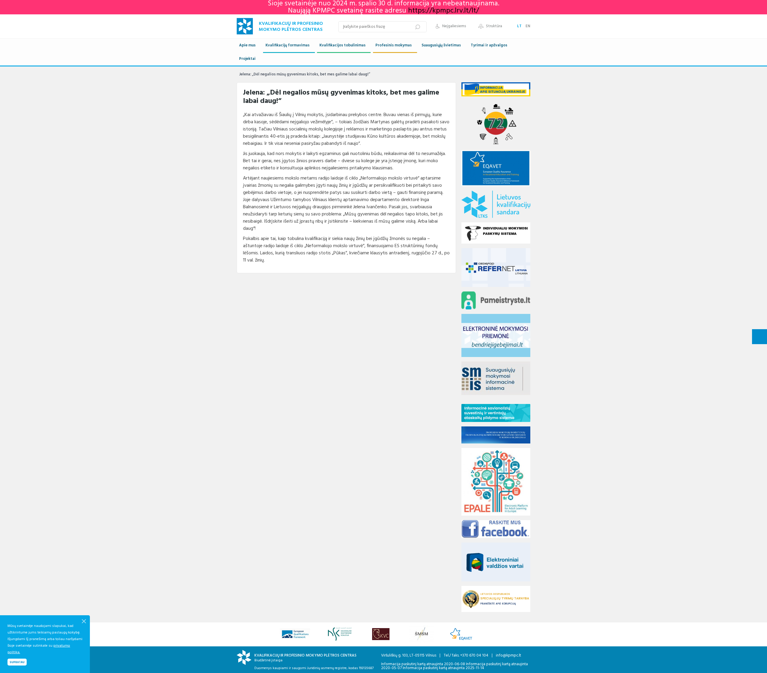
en (528, 26)
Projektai (247, 59)
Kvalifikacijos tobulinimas (342, 45)
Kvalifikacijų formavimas (287, 45)
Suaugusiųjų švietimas (441, 45)
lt (520, 26)
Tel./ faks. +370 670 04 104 (466, 655)
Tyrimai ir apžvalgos (489, 45)
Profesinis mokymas (393, 45)
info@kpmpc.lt (508, 655)
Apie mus (247, 45)
